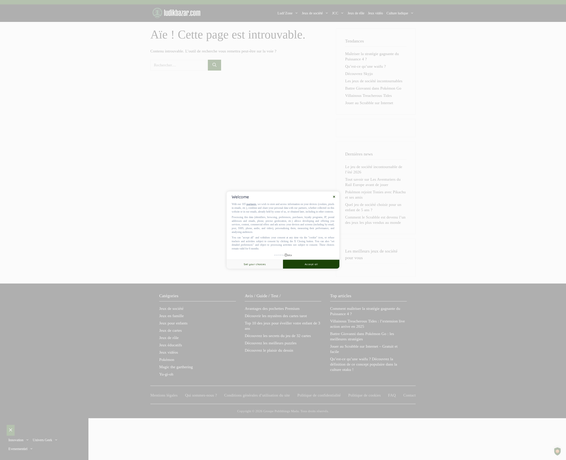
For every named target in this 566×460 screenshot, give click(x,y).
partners (251, 204)
